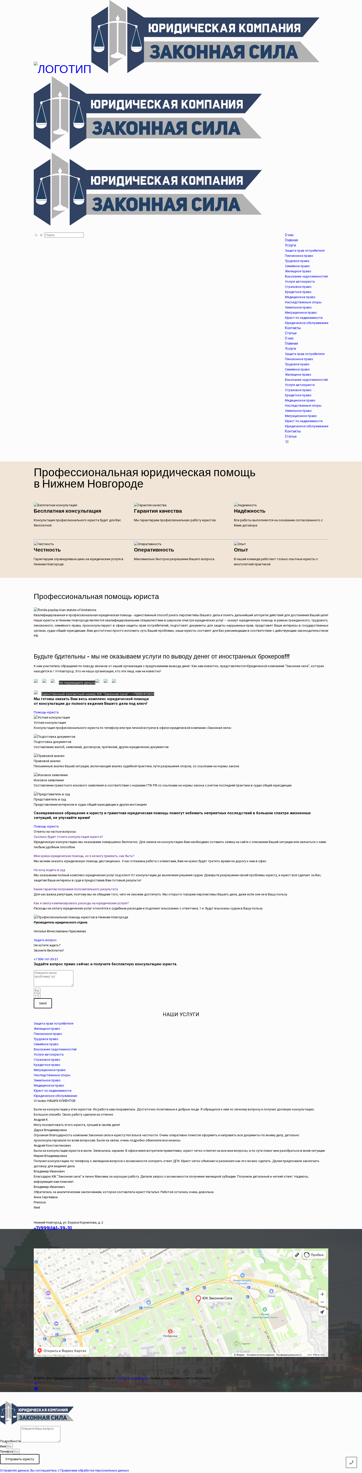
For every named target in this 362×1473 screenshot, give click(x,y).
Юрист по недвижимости (52, 1090)
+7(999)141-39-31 (53, 1228)
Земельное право (47, 1080)
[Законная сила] (177, 145)
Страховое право (47, 1059)
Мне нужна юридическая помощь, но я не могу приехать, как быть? (84, 856)
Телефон (6, 1451)
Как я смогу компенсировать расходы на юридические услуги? (81, 903)
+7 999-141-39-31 (46, 959)
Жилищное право (47, 1028)
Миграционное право (50, 1070)
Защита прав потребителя (53, 1023)
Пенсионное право (48, 1034)
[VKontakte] (36, 1388)
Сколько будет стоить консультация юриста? (68, 837)
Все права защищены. (133, 1378)
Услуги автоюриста (49, 1054)
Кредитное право (47, 1065)
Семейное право (46, 1044)
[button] (46, 712)
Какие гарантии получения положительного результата (76, 889)
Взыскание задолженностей (55, 1049)
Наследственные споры (52, 1075)
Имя (3, 1446)
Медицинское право (49, 1085)
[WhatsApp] (36, 1383)
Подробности (10, 1441)
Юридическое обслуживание (55, 1096)
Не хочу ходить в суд (49, 870)
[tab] (181, 836)
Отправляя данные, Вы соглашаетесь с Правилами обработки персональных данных (64, 1470)
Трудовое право (46, 1039)
